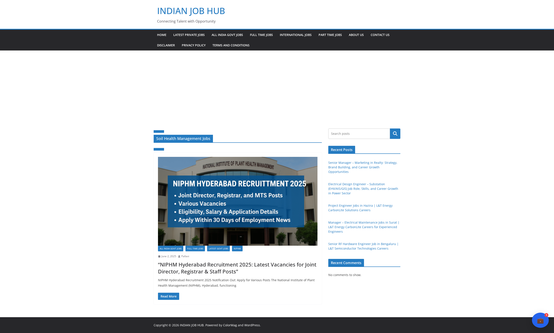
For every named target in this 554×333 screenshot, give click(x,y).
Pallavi (185, 256)
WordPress (252, 325)
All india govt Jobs (227, 35)
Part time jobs (330, 35)
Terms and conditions (231, 45)
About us (356, 35)
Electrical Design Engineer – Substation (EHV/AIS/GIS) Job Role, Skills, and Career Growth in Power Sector (363, 188)
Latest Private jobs (189, 35)
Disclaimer (166, 45)
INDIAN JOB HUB (191, 11)
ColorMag (230, 325)
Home (161, 35)
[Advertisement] (277, 83)
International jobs (296, 35)
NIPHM (237, 248)
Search (395, 133)
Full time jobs (261, 35)
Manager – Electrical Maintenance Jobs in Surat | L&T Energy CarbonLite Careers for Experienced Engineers (363, 227)
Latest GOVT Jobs (218, 248)
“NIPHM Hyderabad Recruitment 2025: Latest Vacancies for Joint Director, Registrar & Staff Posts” (237, 268)
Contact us (380, 35)
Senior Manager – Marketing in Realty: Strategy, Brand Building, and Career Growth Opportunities (362, 167)
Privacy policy (194, 45)
